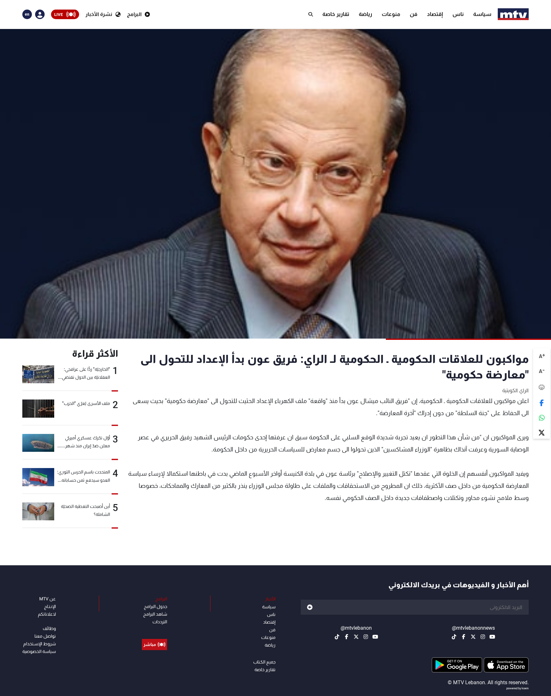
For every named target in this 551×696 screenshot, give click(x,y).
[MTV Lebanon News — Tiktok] (454, 636)
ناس (458, 14)
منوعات (391, 14)
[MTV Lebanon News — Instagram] (483, 636)
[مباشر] (154, 630)
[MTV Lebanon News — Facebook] (463, 636)
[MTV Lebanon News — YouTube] (492, 636)
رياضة (365, 14)
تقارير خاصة (335, 14)
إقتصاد (435, 14)
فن (413, 14)
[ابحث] (310, 14)
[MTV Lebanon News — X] (473, 636)
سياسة (482, 14)
